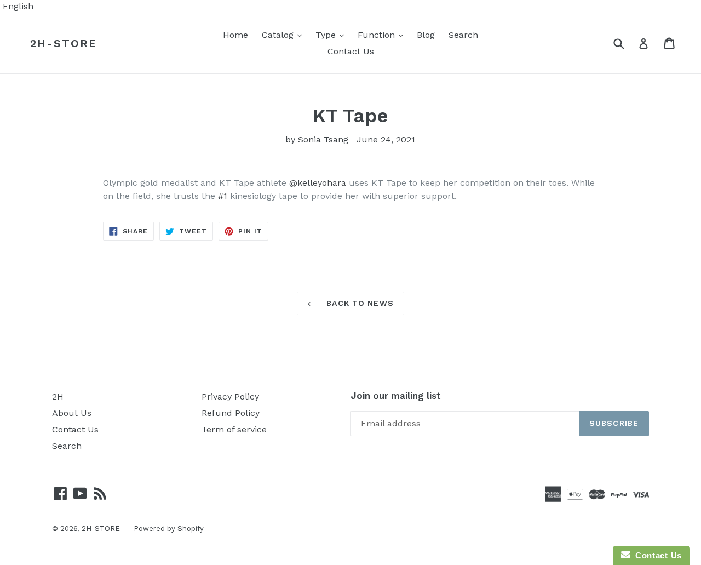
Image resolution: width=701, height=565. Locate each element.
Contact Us (350, 51)
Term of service (234, 429)
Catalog (284, 34)
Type (332, 34)
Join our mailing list (395, 395)
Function (383, 34)
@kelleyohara (317, 183)
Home (235, 35)
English (18, 6)
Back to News (359, 303)
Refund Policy (231, 413)
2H (58, 396)
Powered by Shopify (169, 528)
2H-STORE (63, 43)
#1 (222, 196)
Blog (426, 35)
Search (463, 35)
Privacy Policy (230, 396)
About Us (71, 413)
